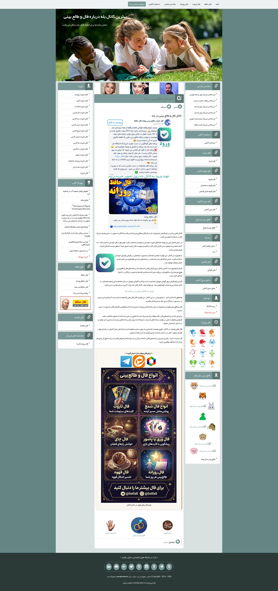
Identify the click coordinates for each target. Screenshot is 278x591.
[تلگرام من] (161, 567)
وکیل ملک (84, 200)
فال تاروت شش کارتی (79, 137)
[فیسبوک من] (154, 567)
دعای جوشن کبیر (208, 246)
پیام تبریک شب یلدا (80, 293)
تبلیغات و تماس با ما (136, 4)
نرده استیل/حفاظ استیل (78, 251)
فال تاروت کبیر (82, 100)
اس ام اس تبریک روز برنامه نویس (202, 94)
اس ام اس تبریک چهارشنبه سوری (202, 119)
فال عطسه (84, 325)
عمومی (165, 542)
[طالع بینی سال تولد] (202, 419)
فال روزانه (184, 4)
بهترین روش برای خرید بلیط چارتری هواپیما (75, 234)
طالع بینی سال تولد (208, 459)
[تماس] (139, 567)
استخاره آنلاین (154, 4)
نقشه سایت (127, 583)
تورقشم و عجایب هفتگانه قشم (76, 227)
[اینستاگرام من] (146, 567)
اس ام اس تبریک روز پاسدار (204, 106)
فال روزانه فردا (82, 344)
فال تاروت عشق (82, 155)
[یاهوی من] (169, 567)
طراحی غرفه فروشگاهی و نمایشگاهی (79, 243)
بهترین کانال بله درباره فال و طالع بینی (95, 16)
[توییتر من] (131, 567)
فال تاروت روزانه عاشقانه (78, 161)
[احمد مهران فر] (169, 89)
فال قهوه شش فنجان (207, 191)
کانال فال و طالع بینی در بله (159, 98)
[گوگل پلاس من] (124, 567)
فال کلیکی (211, 270)
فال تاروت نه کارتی (80, 143)
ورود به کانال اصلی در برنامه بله (139, 291)
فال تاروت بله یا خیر (80, 167)
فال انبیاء (211, 161)
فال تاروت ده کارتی (80, 149)
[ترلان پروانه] (139, 89)
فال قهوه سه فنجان (208, 185)
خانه (217, 4)
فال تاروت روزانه (81, 94)
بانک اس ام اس (170, 4)
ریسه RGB (211, 306)
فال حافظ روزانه (82, 281)
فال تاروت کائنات (81, 106)
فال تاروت (196, 4)
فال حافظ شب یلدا (81, 287)
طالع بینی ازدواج (209, 228)
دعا (214, 252)
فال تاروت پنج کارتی (80, 131)
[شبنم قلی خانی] (109, 89)
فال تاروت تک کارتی (80, 112)
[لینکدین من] (109, 567)
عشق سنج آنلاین (209, 288)
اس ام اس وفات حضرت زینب (204, 100)
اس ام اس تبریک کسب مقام (204, 124)
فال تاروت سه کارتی (80, 119)
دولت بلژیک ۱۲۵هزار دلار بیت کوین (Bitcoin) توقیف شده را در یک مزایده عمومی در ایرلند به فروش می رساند (75, 218)
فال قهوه (212, 179)
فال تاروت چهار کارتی (80, 124)
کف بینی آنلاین (209, 209)
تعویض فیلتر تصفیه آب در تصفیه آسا (76, 192)
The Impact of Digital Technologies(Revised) (81, 207)
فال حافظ (207, 4)
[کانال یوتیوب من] (116, 567)
